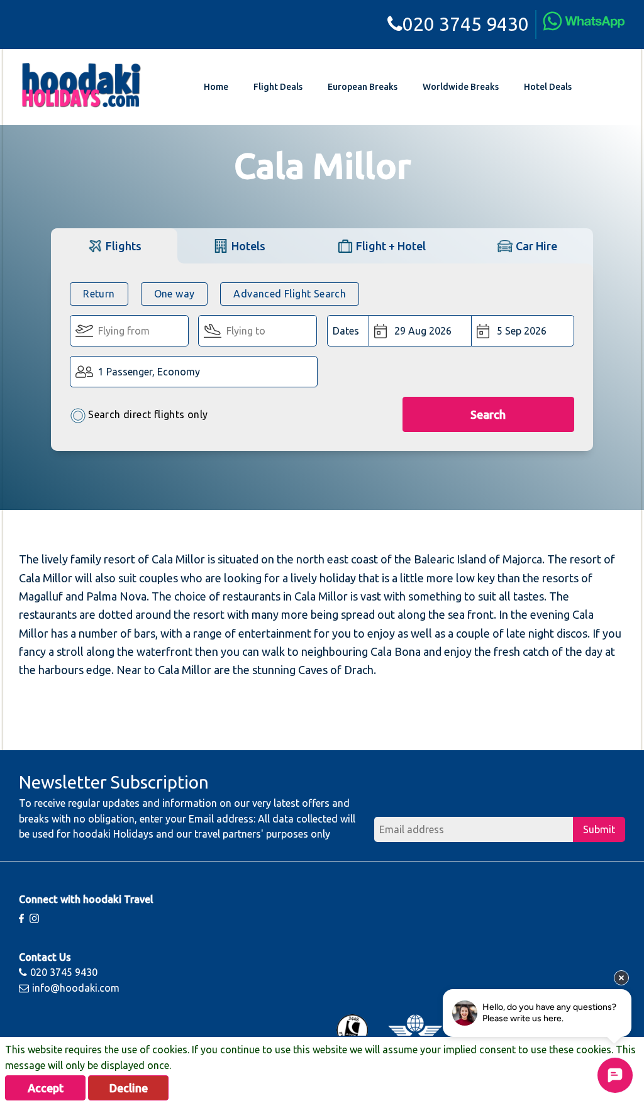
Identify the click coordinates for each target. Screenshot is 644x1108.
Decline (128, 1088)
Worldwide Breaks (461, 87)
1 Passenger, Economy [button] (149, 371)
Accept (46, 1088)
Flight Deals (278, 87)
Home (216, 87)
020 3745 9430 (465, 24)
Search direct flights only (148, 414)
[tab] (114, 245)
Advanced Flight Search (289, 293)
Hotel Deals (548, 87)
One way (174, 293)
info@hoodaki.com (75, 988)
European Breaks (362, 87)
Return (98, 293)
